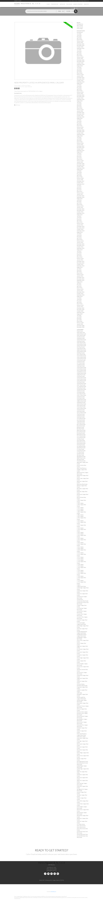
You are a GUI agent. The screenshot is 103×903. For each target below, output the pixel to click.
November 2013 (80, 245)
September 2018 (80, 168)
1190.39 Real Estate (81, 367)
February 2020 (80, 143)
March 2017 (79, 191)
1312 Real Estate (81, 392)
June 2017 (79, 187)
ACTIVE (72, 8)
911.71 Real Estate (81, 436)
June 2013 (79, 252)
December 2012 (80, 261)
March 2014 (79, 239)
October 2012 (80, 264)
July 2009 (79, 315)
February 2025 (80, 57)
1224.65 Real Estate (81, 373)
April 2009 (79, 319)
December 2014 (80, 226)
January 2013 (80, 260)
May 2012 (79, 270)
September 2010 (80, 295)
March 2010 (79, 303)
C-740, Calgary (80, 566)
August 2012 (79, 267)
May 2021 (79, 122)
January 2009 (80, 324)
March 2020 (79, 141)
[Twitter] (48, 874)
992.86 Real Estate (81, 460)
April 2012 (79, 271)
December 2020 (80, 130)
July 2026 (79, 33)
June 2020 (79, 139)
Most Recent (80, 32)
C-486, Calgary (80, 514)
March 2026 (79, 39)
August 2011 (79, 282)
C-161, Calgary (80, 507)
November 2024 (80, 61)
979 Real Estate (80, 453)
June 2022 (79, 103)
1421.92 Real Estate (81, 404)
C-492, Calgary (80, 516)
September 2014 (80, 230)
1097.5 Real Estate (81, 354)
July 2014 (79, 233)
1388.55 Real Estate (81, 401)
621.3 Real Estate (81, 420)
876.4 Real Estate (81, 433)
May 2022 (79, 105)
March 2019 (79, 159)
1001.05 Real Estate (81, 334)
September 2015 (80, 213)
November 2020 (80, 131)
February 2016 (80, 206)
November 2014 (80, 228)
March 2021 (79, 125)
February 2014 (80, 241)
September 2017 (80, 184)
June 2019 (79, 155)
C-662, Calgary (80, 538)
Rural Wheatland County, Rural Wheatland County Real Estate (82, 763)
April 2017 (79, 190)
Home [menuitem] (48, 4)
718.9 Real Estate (81, 421)
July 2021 (79, 119)
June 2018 (79, 172)
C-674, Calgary (80, 558)
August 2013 (79, 249)
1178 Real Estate (81, 364)
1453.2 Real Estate (81, 405)
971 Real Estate (80, 449)
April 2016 (79, 203)
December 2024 (80, 60)
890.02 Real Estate (81, 434)
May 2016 (79, 201)
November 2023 (80, 79)
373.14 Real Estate (81, 418)
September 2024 (80, 64)
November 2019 (80, 147)
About (85, 4)
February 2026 (80, 41)
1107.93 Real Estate (81, 355)
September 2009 (80, 312)
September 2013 (80, 248)
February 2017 (80, 192)
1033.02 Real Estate (81, 339)
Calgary (78, 585)
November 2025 (80, 45)
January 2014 (80, 242)
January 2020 (80, 144)
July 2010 (79, 298)
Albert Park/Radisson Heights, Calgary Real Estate (82, 470)
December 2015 (80, 209)
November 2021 (80, 114)
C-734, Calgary (80, 560)
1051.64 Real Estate (81, 344)
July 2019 (79, 153)
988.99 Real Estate (81, 458)
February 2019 (80, 160)
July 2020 (79, 137)
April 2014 (79, 238)
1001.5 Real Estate (81, 335)
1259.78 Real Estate (81, 380)
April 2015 (79, 220)
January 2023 (80, 93)
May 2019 (79, 156)
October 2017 (80, 182)
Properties (54, 4)
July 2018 (79, 171)
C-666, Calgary (80, 547)
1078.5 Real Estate (81, 348)
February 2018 (80, 178)
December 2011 (80, 277)
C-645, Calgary (80, 532)
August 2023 (79, 83)
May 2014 (79, 236)
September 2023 (80, 82)
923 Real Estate (80, 439)
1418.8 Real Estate (81, 402)
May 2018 (79, 174)
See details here (18, 93)
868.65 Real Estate (81, 430)
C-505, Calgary (80, 520)
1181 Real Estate (81, 366)
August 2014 (79, 232)
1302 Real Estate (81, 390)
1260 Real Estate (81, 382)
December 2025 (80, 44)
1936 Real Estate (81, 415)
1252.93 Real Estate (81, 379)
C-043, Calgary (80, 503)
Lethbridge (79, 693)
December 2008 (80, 325)
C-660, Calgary (80, 533)
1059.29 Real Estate (81, 345)
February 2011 (80, 289)
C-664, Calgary (80, 542)
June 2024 (79, 68)
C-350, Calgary (80, 510)
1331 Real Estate (81, 396)
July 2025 (79, 49)
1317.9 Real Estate (81, 393)
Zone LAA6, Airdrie (81, 827)
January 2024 (80, 76)
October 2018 (80, 166)
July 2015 (79, 216)
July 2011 (79, 283)
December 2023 (80, 77)
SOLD (77, 8)
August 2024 (79, 65)
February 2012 (80, 274)
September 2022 (80, 99)
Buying (61, 4)
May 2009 (79, 318)
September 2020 (80, 134)
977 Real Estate (80, 452)
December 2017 (80, 181)
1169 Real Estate (81, 361)
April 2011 (79, 286)
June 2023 (79, 86)
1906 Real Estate (81, 414)
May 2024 (79, 70)
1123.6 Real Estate (81, 360)
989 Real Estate (80, 459)
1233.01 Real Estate (81, 377)
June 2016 (79, 200)
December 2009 (80, 308)
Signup (15, 0)
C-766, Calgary (80, 571)
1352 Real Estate (81, 398)
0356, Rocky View (81, 332)
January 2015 (80, 225)
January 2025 (80, 58)
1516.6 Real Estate (81, 406)
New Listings (80, 25)
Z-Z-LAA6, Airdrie (81, 824)
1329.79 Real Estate (81, 395)
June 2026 (79, 35)
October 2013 (80, 246)
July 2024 (79, 67)
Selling (68, 4)
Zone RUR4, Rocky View (82, 834)
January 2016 (80, 207)
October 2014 (80, 229)
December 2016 (80, 195)
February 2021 (80, 127)
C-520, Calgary (80, 528)
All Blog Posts (80, 24)
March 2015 (79, 222)
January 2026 (80, 42)
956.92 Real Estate (81, 443)
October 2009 (80, 311)
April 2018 (79, 175)
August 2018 (79, 169)
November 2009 (80, 309)
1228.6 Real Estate (81, 374)
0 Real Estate (80, 331)
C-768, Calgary (80, 576)
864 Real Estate (80, 427)
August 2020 (79, 136)
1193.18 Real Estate (81, 369)
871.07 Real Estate (81, 431)
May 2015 (79, 219)
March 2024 (79, 73)
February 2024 (80, 74)
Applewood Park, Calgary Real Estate (25, 86)
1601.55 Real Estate (81, 408)
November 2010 (80, 292)
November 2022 (80, 96)
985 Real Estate (80, 455)
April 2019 (79, 157)
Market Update (77, 4)
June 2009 (79, 317)
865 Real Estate (80, 428)
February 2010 (80, 305)
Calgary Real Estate (81, 586)
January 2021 (80, 128)
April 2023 (79, 89)
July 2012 (79, 268)
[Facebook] (45, 874)
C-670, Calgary (80, 552)
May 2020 (79, 140)
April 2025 (79, 54)
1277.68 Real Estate (81, 386)
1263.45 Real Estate (81, 383)
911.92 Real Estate (81, 437)
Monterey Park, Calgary (82, 712)
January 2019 (80, 162)
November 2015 (80, 210)
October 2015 (80, 211)
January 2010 (80, 306)
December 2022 (80, 95)
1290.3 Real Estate (81, 388)
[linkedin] (54, 874)
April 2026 (79, 38)
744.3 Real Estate (81, 423)
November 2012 (80, 263)
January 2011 (80, 290)
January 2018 (80, 179)
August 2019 (79, 152)
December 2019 (80, 146)
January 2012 (80, 276)
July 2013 (79, 251)
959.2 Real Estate (81, 444)
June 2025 (79, 51)
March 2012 (79, 273)
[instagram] (51, 874)
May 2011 (79, 284)
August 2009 (79, 314)
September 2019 (80, 150)
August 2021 (79, 118)
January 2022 (80, 111)
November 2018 (80, 165)
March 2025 (79, 55)
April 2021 (79, 124)
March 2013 (79, 257)
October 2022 (80, 98)
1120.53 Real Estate (81, 358)
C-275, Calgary (80, 509)
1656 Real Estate (81, 409)
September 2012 (80, 265)
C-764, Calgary (80, 570)
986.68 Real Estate (81, 456)
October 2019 (80, 149)
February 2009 (80, 322)
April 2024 (79, 71)
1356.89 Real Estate (81, 399)
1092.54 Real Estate (81, 351)
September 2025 (80, 48)
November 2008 (80, 327)
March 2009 (79, 321)
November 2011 (80, 279)
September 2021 (80, 117)
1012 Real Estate (81, 336)
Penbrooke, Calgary (81, 736)
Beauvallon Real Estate (82, 484)
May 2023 (79, 87)
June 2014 (79, 235)
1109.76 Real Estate (81, 357)
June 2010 (79, 299)
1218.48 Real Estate (81, 371)
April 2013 (79, 255)
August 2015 (79, 214)
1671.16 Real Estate (81, 412)
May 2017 (79, 188)
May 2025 (79, 52)
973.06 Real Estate (81, 450)
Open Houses (80, 27)
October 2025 (80, 47)
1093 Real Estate (81, 353)
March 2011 (79, 287)
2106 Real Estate (81, 417)
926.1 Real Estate (81, 440)
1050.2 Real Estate (81, 342)
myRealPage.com (53, 891)
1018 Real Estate (81, 338)
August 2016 (79, 198)
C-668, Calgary (80, 548)
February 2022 (80, 109)
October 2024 (80, 63)
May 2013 (79, 254)
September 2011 (80, 280)
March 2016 (79, 204)
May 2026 (79, 36)
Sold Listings (80, 28)
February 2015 (80, 223)
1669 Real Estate (81, 411)
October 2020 (80, 133)
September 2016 (80, 197)
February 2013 (80, 258)
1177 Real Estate (81, 363)
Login (20, 0)
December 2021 (80, 112)
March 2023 (79, 90)
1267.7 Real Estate (81, 385)
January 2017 (80, 194)
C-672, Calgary (80, 557)
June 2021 (79, 121)
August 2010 (79, 296)
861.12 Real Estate (81, 424)
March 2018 (79, 176)
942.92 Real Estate (81, 442)
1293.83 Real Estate (81, 389)
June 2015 (79, 217)
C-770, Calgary (80, 580)
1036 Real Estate (81, 341)
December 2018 (80, 163)
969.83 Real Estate (81, 447)
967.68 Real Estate (81, 446)
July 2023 (79, 84)
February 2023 (80, 92)
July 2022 (79, 102)
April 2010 (79, 302)
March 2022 (79, 108)
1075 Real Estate (81, 347)
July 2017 (79, 185)
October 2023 (80, 80)
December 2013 (80, 244)
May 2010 (79, 300)
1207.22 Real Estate (81, 370)
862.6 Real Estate (81, 425)
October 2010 (80, 293)
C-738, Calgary (80, 564)
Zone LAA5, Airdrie (81, 825)
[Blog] (58, 874)
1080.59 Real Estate (81, 350)
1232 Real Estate (81, 376)
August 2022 (79, 101)
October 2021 (80, 115)
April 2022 (79, 106)
